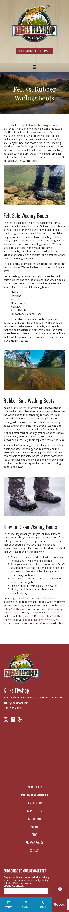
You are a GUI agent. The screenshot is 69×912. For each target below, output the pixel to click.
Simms (12, 459)
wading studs (33, 263)
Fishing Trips (34, 787)
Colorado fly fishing (37, 125)
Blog (34, 835)
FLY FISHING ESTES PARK (34, 51)
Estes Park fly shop (14, 609)
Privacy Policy (34, 842)
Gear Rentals (34, 803)
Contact (35, 850)
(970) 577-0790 (12, 708)
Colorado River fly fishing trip (37, 619)
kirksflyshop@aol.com (16, 703)
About (34, 827)
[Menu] (34, 67)
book (61, 904)
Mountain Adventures (34, 795)
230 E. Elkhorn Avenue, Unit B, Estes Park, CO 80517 (34, 697)
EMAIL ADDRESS (14, 885)
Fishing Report (34, 811)
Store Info (34, 819)
